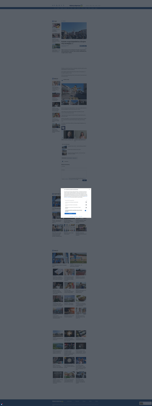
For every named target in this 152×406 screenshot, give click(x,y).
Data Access (76, 216)
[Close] (89, 189)
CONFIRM (70, 213)
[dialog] (76, 203)
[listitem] (76, 200)
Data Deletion (71, 216)
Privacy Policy (80, 216)
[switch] (86, 202)
